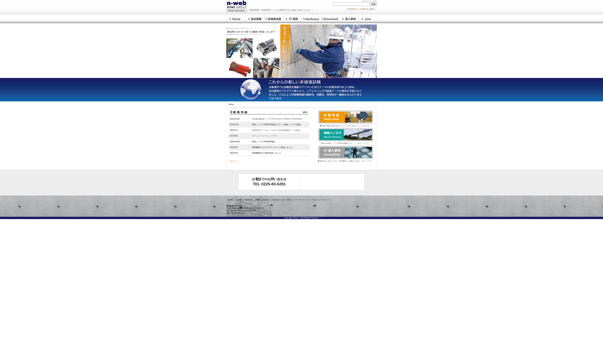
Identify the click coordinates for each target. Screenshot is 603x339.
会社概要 (238, 200)
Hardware (266, 200)
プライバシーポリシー (320, 200)
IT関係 (257, 200)
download (276, 200)
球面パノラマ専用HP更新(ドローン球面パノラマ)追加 (276, 124)
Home (231, 104)
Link (283, 200)
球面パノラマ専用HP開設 (263, 141)
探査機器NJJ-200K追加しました (266, 153)
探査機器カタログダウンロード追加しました (272, 147)
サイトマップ (304, 200)
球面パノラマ (292, 200)
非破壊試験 (248, 200)
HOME (231, 200)
